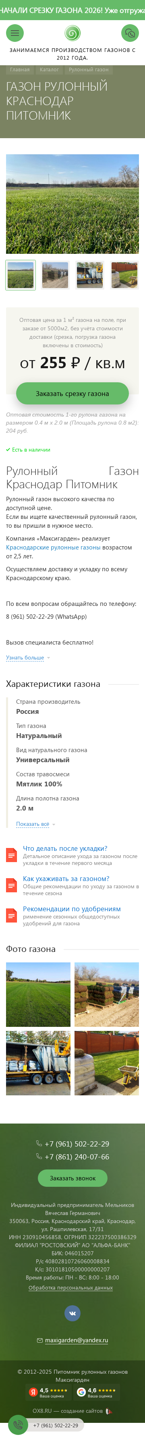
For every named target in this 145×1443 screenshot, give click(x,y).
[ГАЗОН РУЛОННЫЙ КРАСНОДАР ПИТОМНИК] (72, 204)
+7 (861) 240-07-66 (76, 1156)
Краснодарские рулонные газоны (53, 547)
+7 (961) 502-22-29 (76, 1143)
